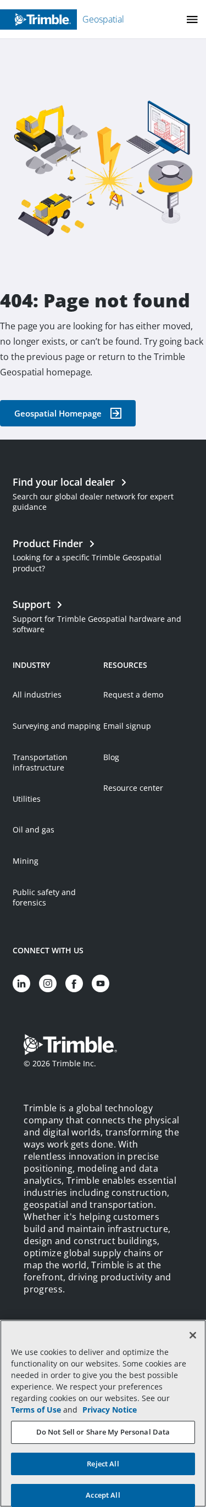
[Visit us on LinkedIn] (21, 983)
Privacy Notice (109, 1409)
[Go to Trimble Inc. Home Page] (70, 1046)
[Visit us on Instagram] (48, 983)
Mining (25, 861)
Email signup (127, 726)
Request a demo (133, 694)
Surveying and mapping (57, 726)
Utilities (27, 799)
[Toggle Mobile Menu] (192, 19)
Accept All (103, 1495)
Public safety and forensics (44, 897)
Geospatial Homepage (58, 413)
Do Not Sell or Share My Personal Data (103, 1432)
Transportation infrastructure (40, 762)
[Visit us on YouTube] (100, 983)
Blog (111, 757)
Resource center (133, 788)
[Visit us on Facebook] (74, 983)
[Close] (193, 1335)
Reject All (103, 1464)
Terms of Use (36, 1409)
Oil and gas (33, 829)
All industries (37, 694)
